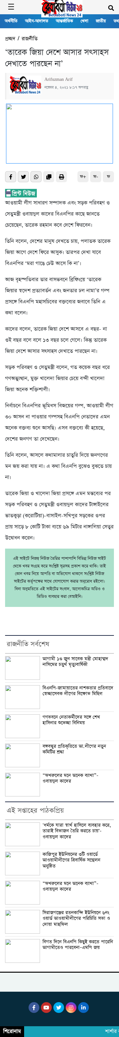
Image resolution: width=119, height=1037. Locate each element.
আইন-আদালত (36, 21)
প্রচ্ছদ (10, 38)
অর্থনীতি (11, 21)
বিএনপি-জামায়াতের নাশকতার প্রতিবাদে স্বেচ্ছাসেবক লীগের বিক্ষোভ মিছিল (78, 691)
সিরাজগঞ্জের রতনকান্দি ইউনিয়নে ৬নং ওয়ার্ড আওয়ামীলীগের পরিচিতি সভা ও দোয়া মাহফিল (76, 919)
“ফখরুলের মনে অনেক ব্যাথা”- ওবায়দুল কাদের (70, 778)
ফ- (95, 177)
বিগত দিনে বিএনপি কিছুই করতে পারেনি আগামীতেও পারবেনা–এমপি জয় (78, 945)
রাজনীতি (29, 38)
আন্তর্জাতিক (64, 21)
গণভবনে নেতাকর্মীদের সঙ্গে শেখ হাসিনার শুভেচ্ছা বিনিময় (71, 720)
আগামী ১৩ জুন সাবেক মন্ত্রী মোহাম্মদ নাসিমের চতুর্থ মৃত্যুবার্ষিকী (75, 662)
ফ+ (83, 177)
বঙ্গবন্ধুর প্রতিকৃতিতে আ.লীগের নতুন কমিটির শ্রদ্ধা (74, 749)
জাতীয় (101, 21)
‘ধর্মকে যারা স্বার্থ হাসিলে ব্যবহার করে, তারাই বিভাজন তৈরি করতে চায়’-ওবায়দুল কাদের (77, 831)
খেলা (84, 21)
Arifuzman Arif (58, 79)
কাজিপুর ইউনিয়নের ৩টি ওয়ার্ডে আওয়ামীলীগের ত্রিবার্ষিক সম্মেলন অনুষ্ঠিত (71, 860)
